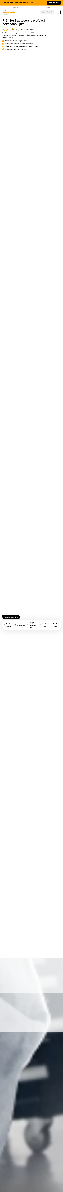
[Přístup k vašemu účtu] (51, 12)
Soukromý (16, 7)
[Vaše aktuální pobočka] (47, 12)
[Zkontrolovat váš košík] (42, 12)
